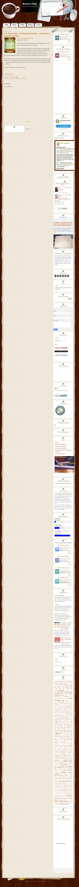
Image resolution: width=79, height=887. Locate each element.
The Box (56, 792)
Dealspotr (69, 63)
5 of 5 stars (25, 40)
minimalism (64, 749)
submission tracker (58, 789)
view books (69, 41)
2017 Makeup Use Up (66, 682)
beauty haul (60, 692)
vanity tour (70, 796)
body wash (65, 698)
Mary (61, 36)
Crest (61, 709)
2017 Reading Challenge (63, 545)
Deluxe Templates (49, 881)
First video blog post (59, 595)
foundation (70, 725)
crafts (56, 709)
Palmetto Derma (66, 755)
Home (27, 121)
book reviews (10, 78)
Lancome (56, 740)
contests (60, 707)
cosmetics (70, 708)
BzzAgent (57, 704)
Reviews (61, 775)
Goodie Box (64, 733)
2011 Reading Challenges (60, 448)
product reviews (67, 761)
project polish (62, 769)
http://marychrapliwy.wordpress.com (63, 483)
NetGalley (63, 752)
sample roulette (60, 781)
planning (66, 760)
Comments (59, 340)
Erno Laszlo (62, 721)
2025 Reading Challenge (63, 34)
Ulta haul (63, 795)
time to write (65, 792)
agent (64, 685)
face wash (66, 722)
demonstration (69, 713)
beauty (61, 690)
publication (69, 769)
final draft (70, 724)
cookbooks (64, 707)
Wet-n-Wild (70, 801)
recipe (71, 774)
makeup (70, 745)
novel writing (62, 754)
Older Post (47, 122)
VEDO (56, 798)
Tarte (66, 790)
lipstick (67, 742)
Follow (56, 344)
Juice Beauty (64, 739)
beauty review (63, 693)
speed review (64, 787)
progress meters (57, 763)
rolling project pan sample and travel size (63, 778)
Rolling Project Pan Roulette (65, 777)
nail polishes (69, 751)
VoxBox (70, 798)
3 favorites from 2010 (60, 453)
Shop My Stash (63, 784)
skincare (65, 786)
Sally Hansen (69, 780)
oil (71, 754)
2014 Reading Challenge (63, 556)
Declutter (67, 712)
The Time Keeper (21, 38)
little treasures (63, 743)
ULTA (60, 795)
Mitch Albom (30, 38)
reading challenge (22, 78)
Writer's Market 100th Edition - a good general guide (66, 639)
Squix (69, 787)
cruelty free (57, 710)
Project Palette (57, 766)
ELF (71, 718)
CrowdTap (65, 709)
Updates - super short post (60, 613)
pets (71, 757)
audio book (61, 688)
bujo (59, 703)
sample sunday (58, 783)
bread (67, 701)
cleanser (59, 706)
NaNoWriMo (58, 752)
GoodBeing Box (58, 733)
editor (63, 718)
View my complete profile (61, 390)
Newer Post (7, 122)
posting (61, 761)
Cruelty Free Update (65, 710)
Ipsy (56, 739)
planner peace (60, 760)
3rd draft (69, 684)
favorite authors (62, 724)
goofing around (69, 733)
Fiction (66, 724)
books (14, 78)
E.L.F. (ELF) (61, 716)
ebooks (56, 718)
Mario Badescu (61, 748)
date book (59, 712)
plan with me (69, 758)
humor (58, 737)
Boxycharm (61, 702)
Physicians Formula (58, 758)
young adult (61, 804)
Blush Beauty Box (59, 698)
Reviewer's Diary (30, 3)
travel (60, 793)
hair (59, 734)
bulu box (70, 703)
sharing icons (57, 784)
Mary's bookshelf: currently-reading (63, 184)
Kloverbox (70, 739)
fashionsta (57, 724)
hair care (62, 734)
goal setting (66, 730)
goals (71, 730)
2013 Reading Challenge (60, 444)
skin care (61, 786)
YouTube (66, 804)
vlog (68, 798)
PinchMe (64, 758)
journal (59, 739)
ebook (65, 716)
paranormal (62, 757)
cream (58, 709)
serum (71, 783)
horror (56, 737)
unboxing (68, 795)
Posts (57, 338)
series (68, 783)
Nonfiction (70, 752)
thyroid (61, 792)
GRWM (56, 734)
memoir (59, 749)
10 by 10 (56, 681)
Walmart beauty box (59, 799)
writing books (67, 802)
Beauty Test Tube (68, 695)
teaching (70, 790)
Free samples (66, 727)
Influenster (62, 737)
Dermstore (62, 715)
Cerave (70, 704)
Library (68, 740)
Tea (67, 790)
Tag (63, 790)
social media (57, 787)
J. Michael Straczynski (60, 202)
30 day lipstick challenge (62, 684)
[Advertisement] (63, 89)
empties (56, 719)
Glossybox (61, 730)
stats (71, 787)
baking (67, 688)
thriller (59, 792)
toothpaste (56, 793)
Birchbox (67, 696)
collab (67, 706)
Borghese (67, 700)
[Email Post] (16, 77)
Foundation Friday (59, 727)
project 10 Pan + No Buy (66, 763)
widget (56, 802)
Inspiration (67, 737)
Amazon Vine (60, 687)
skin (57, 786)
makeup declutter (68, 746)
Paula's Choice (67, 757)
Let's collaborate (63, 126)
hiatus (71, 736)
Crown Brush (69, 709)
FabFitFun (61, 722)
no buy (66, 752)
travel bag (63, 793)
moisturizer (70, 749)
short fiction (68, 784)
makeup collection (59, 746)
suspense (70, 789)
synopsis (60, 790)
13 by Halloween (62, 681)
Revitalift (70, 775)
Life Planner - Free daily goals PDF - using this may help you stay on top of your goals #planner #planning (63, 224)
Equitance (61, 719)
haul (71, 734)
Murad (64, 751)
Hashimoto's (67, 734)
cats (68, 704)
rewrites (56, 777)
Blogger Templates (38, 881)
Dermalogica (57, 715)
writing (62, 802)
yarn (58, 804)
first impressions (59, 725)
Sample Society (68, 781)
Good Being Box (68, 731)
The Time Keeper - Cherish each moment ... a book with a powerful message (27, 35)
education (67, 718)
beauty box (67, 690)
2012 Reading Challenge (60, 446)
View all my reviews (9, 74)
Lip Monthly (62, 742)
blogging (70, 696)
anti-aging (67, 687)
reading (17, 78)
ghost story (69, 728)
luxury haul (65, 745)
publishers (56, 770)
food (65, 725)
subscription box (64, 789)
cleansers (63, 706)
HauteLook (57, 736)
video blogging (63, 798)
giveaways (57, 730)
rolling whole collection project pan (61, 780)
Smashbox (70, 786)
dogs (68, 715)
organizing (57, 755)
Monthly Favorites (58, 751)
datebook (62, 712)
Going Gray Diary (59, 731)
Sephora (64, 783)
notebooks (56, 754)
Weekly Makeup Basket (61, 801)
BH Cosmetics (61, 696)
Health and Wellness (64, 736)
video (59, 798)
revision (66, 775)
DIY (66, 715)
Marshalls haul (67, 748)
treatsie (66, 793)
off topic (68, 754)
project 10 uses (57, 764)
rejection (56, 775)
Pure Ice (60, 770)
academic (61, 685)
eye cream (67, 721)
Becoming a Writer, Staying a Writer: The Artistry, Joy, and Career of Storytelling (62, 198)
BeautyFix (57, 696)
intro (71, 737)
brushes (56, 703)
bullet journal (64, 703)
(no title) (57, 604)
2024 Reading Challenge (63, 52)
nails (55, 752)
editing (59, 718)
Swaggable (57, 790)
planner (56, 760)
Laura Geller (63, 740)
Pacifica (61, 755)
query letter (65, 770)
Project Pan (64, 766)
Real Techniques (64, 774)
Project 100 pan (63, 764)
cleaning (56, 706)
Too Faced (70, 792)
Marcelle (56, 748)
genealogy (63, 728)
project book (70, 764)
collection (70, 706)
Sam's (56, 781)
